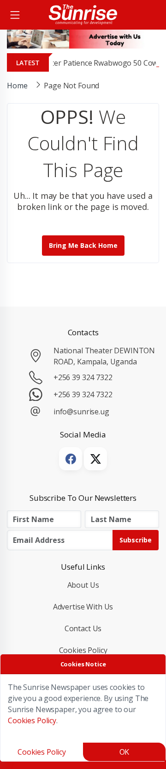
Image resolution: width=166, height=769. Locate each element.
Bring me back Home (83, 245)
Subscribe (135, 539)
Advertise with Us (83, 607)
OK (124, 752)
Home (17, 85)
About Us (83, 585)
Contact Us (83, 628)
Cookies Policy (83, 650)
